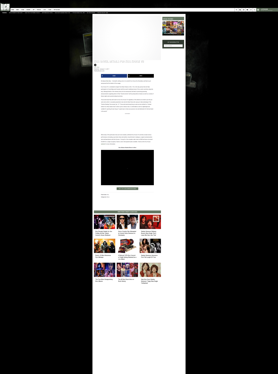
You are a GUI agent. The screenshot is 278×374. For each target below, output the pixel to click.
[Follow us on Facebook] (251, 10)
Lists (44, 9)
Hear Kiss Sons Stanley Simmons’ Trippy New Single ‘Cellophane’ (149, 281)
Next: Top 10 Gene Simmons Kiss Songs (127, 188)
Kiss (107, 81)
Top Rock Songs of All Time (78, 12)
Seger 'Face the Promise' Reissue (32, 12)
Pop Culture (57, 9)
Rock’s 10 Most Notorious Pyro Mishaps (103, 256)
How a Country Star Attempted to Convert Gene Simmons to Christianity (127, 233)
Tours (49, 9)
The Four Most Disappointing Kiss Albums (104, 280)
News (17, 9)
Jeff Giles (96, 67)
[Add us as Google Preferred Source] (240, 10)
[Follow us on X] (254, 10)
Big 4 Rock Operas (91, 12)
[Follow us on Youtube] (247, 10)
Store (22, 9)
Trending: (4, 12)
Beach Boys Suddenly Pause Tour (62, 12)
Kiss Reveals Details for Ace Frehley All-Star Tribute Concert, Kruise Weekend (103, 233)
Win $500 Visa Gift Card (102, 12)
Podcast (39, 9)
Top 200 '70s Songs (169, 33)
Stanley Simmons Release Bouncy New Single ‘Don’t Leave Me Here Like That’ (148, 233)
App (33, 9)
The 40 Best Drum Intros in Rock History (126, 280)
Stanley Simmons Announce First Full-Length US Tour (149, 256)
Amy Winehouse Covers (47, 12)
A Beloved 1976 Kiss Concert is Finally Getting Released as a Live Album (127, 257)
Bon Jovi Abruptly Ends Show (16, 12)
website (103, 144)
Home (12, 9)
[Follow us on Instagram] (243, 10)
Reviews (28, 9)
